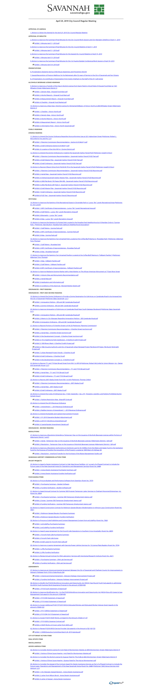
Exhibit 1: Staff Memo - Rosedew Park (47, 244)
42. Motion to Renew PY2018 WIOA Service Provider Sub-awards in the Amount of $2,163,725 (62, 628)
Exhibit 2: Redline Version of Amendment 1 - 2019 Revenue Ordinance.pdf (60, 410)
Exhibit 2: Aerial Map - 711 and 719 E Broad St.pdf (51, 372)
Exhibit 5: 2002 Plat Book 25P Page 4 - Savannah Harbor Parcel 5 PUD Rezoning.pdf (63, 185)
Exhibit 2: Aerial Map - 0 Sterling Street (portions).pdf (52, 333)
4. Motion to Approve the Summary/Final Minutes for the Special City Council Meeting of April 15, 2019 (66, 54)
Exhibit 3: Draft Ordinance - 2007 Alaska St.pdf (50, 390)
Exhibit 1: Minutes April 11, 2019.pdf (46, 43)
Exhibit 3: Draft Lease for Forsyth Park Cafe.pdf (50, 542)
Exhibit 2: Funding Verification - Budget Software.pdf (52, 488)
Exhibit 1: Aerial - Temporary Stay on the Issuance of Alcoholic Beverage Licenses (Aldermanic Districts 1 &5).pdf (73, 441)
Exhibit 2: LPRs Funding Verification (46, 552)
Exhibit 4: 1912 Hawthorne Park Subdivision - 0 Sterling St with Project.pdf (60, 340)
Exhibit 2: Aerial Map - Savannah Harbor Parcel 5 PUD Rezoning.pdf (57, 174)
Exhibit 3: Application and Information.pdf (49, 282)
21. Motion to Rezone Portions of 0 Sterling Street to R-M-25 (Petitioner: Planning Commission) (63, 325)
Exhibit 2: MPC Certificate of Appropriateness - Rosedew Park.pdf (57, 248)
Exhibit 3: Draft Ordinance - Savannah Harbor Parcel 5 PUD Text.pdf (57, 163)
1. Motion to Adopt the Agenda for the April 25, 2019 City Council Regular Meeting (58, 33)
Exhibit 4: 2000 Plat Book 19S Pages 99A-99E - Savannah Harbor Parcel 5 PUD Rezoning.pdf (65, 181)
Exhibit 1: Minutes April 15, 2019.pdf (46, 57)
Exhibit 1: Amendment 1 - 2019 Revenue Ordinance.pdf (53, 407)
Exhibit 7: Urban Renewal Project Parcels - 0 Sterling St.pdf (54, 352)
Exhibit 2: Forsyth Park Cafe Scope (46, 538)
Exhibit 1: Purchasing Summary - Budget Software (51, 484)
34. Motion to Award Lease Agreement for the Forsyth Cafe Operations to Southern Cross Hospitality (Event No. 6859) (71, 531)
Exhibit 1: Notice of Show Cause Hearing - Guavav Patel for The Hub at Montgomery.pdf (65, 660)
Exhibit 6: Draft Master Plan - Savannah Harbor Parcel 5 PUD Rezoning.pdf (60, 188)
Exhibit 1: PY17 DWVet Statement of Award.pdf (50, 611)
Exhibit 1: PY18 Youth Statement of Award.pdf (50, 589)
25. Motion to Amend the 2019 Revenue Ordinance (48, 403)
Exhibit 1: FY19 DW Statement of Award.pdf (49, 598)
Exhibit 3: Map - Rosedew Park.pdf (46, 252)
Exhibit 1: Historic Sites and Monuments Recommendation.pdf (56, 275)
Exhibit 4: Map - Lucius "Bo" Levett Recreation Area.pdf (53, 219)
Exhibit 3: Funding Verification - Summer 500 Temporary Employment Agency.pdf (62, 504)
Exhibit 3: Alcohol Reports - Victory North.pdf (50, 119)
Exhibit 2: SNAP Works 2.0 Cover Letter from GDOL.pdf (53, 625)
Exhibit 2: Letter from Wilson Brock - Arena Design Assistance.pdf (57, 675)
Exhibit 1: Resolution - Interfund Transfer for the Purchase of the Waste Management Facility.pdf (68, 453)
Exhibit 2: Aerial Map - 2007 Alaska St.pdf (48, 387)
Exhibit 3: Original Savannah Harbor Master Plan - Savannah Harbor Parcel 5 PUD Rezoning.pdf (67, 178)
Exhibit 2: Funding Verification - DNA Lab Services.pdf (53, 563)
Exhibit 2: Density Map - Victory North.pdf (49, 115)
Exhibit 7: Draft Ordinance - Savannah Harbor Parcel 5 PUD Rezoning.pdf (59, 192)
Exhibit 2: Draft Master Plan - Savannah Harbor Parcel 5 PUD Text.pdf (58, 160)
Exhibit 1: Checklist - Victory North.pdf (47, 111)
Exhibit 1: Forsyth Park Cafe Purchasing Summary (51, 535)
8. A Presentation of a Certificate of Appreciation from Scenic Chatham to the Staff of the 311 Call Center (66, 79)
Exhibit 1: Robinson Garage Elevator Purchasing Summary (54, 513)
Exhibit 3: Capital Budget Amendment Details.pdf (51, 424)
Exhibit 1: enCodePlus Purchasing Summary (49, 524)
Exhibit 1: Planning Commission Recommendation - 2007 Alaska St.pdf (58, 383)
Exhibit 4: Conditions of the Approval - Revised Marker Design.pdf (57, 286)
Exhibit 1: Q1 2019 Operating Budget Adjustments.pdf (53, 417)
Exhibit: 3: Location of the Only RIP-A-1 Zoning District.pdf (54, 149)
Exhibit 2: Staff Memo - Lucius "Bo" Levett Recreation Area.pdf (56, 212)
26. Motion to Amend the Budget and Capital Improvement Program (54, 414)
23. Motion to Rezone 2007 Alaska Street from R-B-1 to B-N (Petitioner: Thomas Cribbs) (60, 380)
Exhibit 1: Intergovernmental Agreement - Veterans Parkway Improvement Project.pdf (64, 576)
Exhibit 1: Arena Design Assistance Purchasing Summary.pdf (55, 470)
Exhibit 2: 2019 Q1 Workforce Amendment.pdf (50, 421)
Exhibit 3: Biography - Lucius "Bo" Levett (48, 215)
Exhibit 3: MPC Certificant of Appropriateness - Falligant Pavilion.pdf (58, 268)
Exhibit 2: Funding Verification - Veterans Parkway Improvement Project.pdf (61, 579)
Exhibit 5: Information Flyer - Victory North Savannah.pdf (54, 126)
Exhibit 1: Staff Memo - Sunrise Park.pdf (48, 228)
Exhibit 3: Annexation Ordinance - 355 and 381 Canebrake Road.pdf (57, 322)
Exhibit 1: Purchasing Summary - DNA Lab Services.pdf (53, 559)
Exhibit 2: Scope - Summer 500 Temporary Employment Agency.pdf (57, 500)
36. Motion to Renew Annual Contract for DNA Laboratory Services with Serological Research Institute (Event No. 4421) (72, 556)
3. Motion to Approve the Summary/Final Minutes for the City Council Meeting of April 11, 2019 (63, 47)
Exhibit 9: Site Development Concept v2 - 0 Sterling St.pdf (54, 360)
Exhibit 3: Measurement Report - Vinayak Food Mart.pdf (54, 99)
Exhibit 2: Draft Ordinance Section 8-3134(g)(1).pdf (51, 146)
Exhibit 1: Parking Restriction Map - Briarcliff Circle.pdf (53, 399)
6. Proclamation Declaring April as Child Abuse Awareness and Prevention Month (58, 72)
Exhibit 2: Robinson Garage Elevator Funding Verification (54, 517)
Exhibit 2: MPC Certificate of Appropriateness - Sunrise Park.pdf (56, 232)
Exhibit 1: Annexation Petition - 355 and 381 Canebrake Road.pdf (57, 302)
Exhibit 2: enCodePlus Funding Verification (49, 527)
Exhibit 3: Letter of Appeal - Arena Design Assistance (52, 679)
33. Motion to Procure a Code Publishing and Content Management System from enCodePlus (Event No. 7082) (69, 520)
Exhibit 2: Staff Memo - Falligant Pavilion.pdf (49, 264)
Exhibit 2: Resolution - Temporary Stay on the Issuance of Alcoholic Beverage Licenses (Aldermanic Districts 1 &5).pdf (75, 444)
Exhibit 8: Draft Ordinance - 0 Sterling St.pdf (49, 356)
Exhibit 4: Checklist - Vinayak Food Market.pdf (50, 102)
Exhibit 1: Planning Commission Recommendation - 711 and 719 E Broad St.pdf (62, 369)
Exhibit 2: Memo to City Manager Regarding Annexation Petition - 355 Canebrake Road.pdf (66, 318)
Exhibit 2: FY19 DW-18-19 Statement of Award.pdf (51, 614)
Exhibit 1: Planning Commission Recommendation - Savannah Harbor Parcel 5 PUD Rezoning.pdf (68, 170)
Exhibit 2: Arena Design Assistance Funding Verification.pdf (55, 473)
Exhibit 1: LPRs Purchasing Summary (47, 549)
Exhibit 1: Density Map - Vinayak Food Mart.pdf (50, 92)
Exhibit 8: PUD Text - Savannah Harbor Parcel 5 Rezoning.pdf (55, 195)
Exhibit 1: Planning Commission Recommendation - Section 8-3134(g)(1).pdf (60, 142)
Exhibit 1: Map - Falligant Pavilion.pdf (47, 261)
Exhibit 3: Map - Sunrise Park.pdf (45, 235)
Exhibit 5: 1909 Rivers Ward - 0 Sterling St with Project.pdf (54, 343)
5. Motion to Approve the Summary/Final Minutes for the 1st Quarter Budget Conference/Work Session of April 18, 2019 (72, 61)
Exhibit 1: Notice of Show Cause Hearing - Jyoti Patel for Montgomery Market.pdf (62, 653)
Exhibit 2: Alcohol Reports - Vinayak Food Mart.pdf (52, 95)
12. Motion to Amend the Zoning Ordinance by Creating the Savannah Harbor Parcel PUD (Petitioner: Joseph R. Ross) (71, 153)
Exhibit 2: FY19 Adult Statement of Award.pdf (50, 601)
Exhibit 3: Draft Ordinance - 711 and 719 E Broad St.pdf (53, 376)
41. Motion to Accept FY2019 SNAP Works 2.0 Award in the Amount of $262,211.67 (59, 618)
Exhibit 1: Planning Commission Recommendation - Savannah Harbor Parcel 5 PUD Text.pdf (66, 156)
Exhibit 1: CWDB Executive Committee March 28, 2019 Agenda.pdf (57, 632)
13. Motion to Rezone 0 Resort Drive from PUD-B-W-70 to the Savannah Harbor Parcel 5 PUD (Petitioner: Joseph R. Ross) (72, 167)
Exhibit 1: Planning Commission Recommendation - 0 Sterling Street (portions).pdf (63, 329)
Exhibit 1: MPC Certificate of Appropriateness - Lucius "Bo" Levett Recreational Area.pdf (64, 208)
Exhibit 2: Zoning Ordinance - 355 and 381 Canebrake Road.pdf (56, 306)
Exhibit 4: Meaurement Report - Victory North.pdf (51, 122)
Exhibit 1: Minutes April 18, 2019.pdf (46, 65)
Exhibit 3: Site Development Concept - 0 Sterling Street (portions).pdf (58, 336)
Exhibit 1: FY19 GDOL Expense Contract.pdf (49, 621)
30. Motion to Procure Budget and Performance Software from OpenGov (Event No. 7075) (61, 480)
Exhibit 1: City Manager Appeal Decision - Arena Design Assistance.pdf (58, 672)
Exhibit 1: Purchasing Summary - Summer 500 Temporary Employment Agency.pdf (63, 497)
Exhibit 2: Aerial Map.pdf (42, 279)
